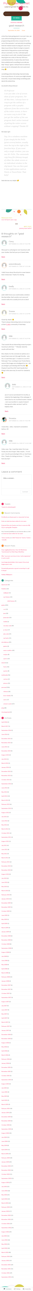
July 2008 (4, 956)
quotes (5, 671)
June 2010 (4, 882)
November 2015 (6, 742)
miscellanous (5, 642)
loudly (11, 286)
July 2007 (4, 1005)
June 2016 (4, 734)
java (4, 613)
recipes (5, 654)
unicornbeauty (15, 264)
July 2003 (4, 1186)
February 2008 (5, 977)
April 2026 (4, 722)
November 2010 (6, 870)
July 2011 (4, 845)
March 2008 (4, 973)
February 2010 (5, 895)
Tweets (7, 504)
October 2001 (5, 1273)
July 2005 (4, 1088)
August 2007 (5, 1001)
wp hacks (6, 638)
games (5, 646)
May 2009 (4, 919)
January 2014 (5, 767)
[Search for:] (16, 14)
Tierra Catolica (5, 537)
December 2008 (6, 936)
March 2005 (4, 1104)
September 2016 (6, 730)
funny (5, 667)
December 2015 (6, 738)
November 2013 (6, 775)
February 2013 (5, 804)
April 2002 (4, 1248)
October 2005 (5, 1075)
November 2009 (6, 907)
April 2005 (4, 1100)
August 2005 (5, 1084)
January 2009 (5, 931)
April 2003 (4, 1199)
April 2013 (4, 796)
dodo (14, 384)
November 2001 (6, 1269)
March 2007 (4, 1022)
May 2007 (4, 1014)
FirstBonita (4, 517)
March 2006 (4, 1055)
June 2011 (4, 849)
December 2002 (6, 1215)
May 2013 (4, 792)
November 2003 (6, 1170)
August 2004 (5, 1133)
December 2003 (6, 1166)
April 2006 (4, 1051)
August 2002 (5, 1232)
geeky (3, 605)
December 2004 (6, 1116)
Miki (10, 336)
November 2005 (6, 1071)
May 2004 (4, 1145)
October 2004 (5, 1125)
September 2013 (6, 783)
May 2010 (4, 886)
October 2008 (5, 944)
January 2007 (5, 1030)
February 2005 (5, 1108)
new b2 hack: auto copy (9, 219)
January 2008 (5, 981)
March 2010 (4, 890)
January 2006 (5, 1063)
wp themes (6, 597)
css (4, 609)
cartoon (5, 679)
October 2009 (5, 911)
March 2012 (4, 829)
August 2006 (5, 1042)
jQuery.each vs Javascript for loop (19, 517)
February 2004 (5, 1158)
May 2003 (4, 1195)
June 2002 (4, 1240)
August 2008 (5, 952)
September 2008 (6, 948)
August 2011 (5, 841)
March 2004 (4, 1153)
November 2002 (6, 1219)
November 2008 (6, 940)
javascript (6, 617)
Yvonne (12, 311)
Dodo (23, 30)
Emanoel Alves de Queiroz (8, 525)
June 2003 (4, 1190)
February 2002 (5, 1256)
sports (5, 658)
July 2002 (4, 1236)
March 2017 (4, 726)
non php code (7, 625)
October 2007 (5, 993)
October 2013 (5, 779)
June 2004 (4, 1141)
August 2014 (5, 755)
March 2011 (4, 857)
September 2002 (6, 1227)
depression (4, 584)
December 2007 (6, 985)
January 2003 (5, 1211)
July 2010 (4, 878)
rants (4, 699)
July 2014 (4, 759)
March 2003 (4, 1203)
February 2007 (5, 1026)
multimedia (4, 675)
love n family (6, 695)
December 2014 (6, 751)
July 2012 (4, 816)
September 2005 (6, 1079)
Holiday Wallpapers (6, 574)
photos (5, 683)
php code (6, 634)
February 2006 (5, 1059)
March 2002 (4, 1252)
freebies (3, 588)
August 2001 (5, 1281)
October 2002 (5, 1223)
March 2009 (4, 927)
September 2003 (6, 1178)
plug (2, 708)
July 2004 (4, 1137)
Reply (3, 257)
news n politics (7, 650)
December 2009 (6, 903)
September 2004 (6, 1129)
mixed (3, 662)
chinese (5, 691)
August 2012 (5, 812)
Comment (25, 492)
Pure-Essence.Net (16, 3)
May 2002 (4, 1244)
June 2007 (4, 1010)
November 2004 (6, 1121)
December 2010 (6, 866)
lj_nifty (8, 324)
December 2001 (6, 1264)
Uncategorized (5, 712)
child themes (11, 601)
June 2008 (4, 960)
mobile (5, 621)
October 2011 (5, 833)
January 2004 (5, 1162)
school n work (16, 22)
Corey (11, 241)
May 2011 (4, 853)
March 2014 (4, 763)
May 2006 (4, 1047)
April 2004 (4, 1149)
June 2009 (4, 915)
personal (3, 687)
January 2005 (5, 1112)
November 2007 (6, 989)
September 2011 (6, 837)
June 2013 (4, 788)
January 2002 (5, 1260)
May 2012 (4, 825)
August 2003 (5, 1182)
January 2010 (5, 899)
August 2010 (5, 874)
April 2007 (4, 1018)
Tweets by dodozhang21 (8, 507)
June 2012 (4, 821)
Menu (17, 18)
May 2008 (4, 964)
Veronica (12, 418)
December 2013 (6, 771)
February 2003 (5, 1207)
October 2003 (5, 1174)
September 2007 (6, 997)
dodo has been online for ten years (16, 521)
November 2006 (6, 1038)
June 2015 (4, 747)
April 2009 (4, 923)
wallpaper (6, 593)
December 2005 (6, 1067)
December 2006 (6, 1034)
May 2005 (4, 1096)
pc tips (5, 630)
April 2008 (4, 969)
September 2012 (6, 808)
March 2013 (4, 800)
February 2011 (5, 862)
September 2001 (6, 1277)
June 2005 (4, 1092)
